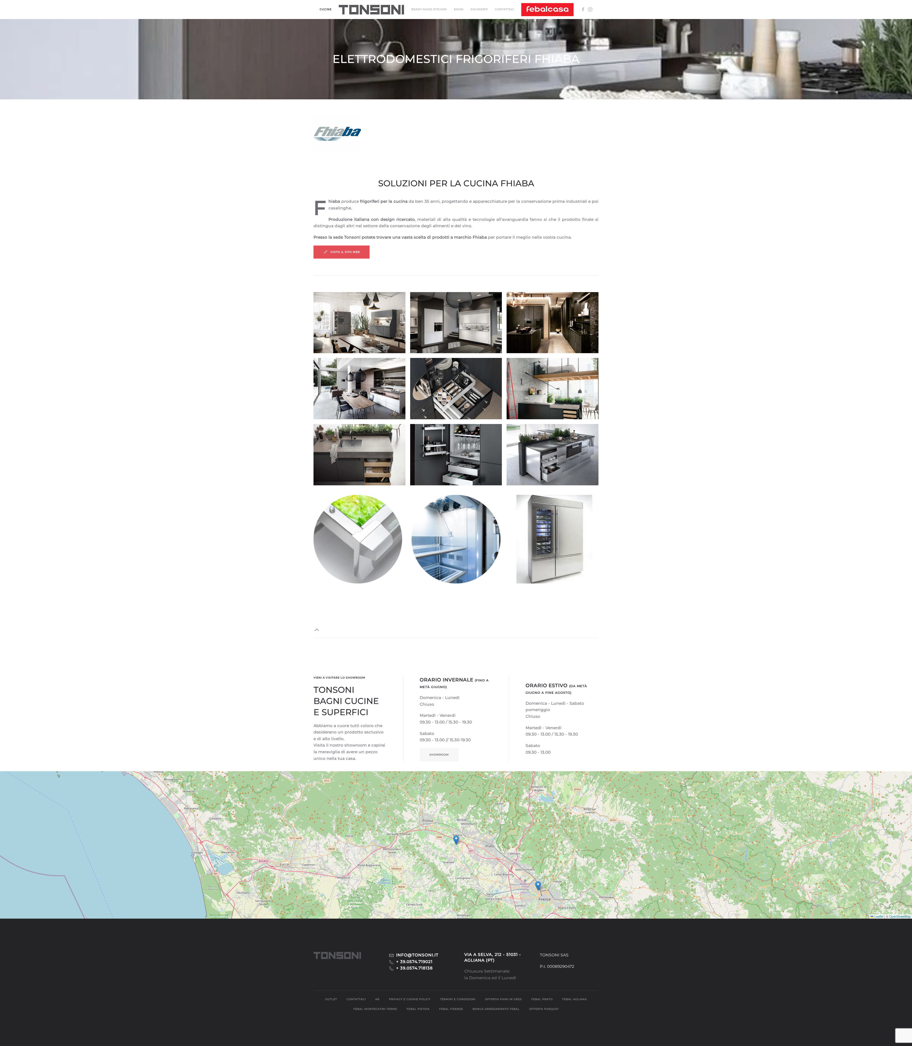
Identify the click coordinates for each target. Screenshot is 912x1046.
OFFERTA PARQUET (544, 1009)
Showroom (439, 754)
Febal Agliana (574, 999)
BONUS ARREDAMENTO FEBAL (496, 1009)
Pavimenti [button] (479, 9)
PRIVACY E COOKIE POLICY (410, 999)
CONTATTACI (504, 9)
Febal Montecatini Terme (375, 1009)
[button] (371, 9)
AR (377, 999)
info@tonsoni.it (417, 955)
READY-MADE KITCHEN (429, 9)
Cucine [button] (326, 9)
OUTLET (331, 999)
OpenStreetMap (900, 916)
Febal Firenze (451, 1009)
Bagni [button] (459, 9)
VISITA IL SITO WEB (345, 252)
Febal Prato (542, 999)
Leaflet (879, 916)
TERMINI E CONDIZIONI (457, 999)
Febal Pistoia (418, 1009)
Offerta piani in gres (503, 999)
